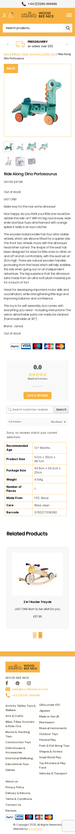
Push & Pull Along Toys (54, 746)
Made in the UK (49, 716)
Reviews (10, 810)
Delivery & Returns (17, 793)
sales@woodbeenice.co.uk (30, 689)
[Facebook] (6, 684)
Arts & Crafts (14, 716)
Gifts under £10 (49, 705)
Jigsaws (44, 711)
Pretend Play (47, 740)
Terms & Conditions (18, 799)
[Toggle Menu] (69, 15)
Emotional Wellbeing (19, 758)
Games (10, 770)
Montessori (46, 722)
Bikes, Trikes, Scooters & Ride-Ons (35, 54)
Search (68, 28)
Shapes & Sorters (50, 751)
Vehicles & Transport (53, 773)
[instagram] (29, 684)
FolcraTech (35, 829)
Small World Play (50, 757)
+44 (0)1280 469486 (42, 4)
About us (11, 781)
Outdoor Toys (48, 734)
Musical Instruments (53, 728)
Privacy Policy (14, 787)
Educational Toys (17, 764)
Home (7, 54)
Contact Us (13, 805)
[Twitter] (17, 684)
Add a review (37, 395)
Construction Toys (18, 742)
